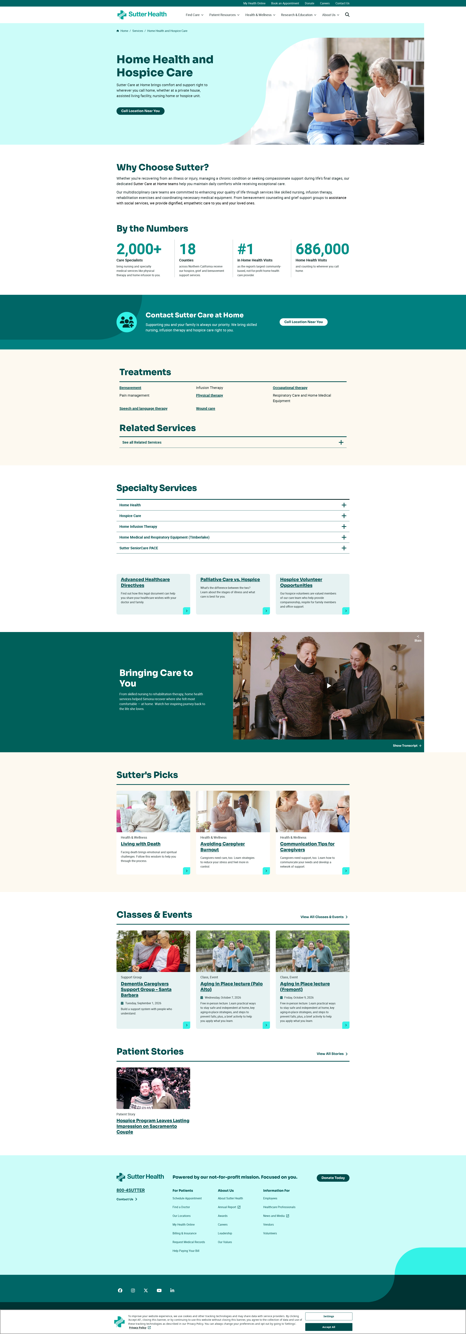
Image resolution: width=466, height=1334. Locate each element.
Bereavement (130, 387)
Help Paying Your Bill (186, 1251)
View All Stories (330, 1054)
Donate (309, 3)
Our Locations (182, 1216)
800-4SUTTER (130, 1190)
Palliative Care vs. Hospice (230, 579)
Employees (270, 1198)
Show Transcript (405, 745)
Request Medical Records (189, 1242)
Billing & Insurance (184, 1233)
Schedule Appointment (187, 1198)
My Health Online (254, 3)
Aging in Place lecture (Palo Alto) (231, 986)
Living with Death (141, 844)
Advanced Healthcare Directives (145, 582)
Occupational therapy (290, 387)
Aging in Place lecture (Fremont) (305, 986)
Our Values (225, 1242)
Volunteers (270, 1233)
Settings (328, 1316)
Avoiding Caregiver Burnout (222, 846)
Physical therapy (209, 395)
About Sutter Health (230, 1198)
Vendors (268, 1224)
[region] (233, 1322)
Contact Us (342, 3)
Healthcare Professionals (279, 1207)
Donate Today (333, 1178)
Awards (223, 1216)
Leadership (225, 1233)
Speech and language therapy (143, 408)
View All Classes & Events (322, 917)
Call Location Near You (140, 111)
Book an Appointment (285, 3)
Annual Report (230, 1207)
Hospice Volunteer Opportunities (301, 582)
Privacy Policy (140, 1327)
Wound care (205, 408)
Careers (325, 3)
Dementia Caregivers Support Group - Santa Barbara (146, 989)
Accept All (328, 1327)
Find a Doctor (181, 1207)
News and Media (277, 1216)
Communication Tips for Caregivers (307, 846)
